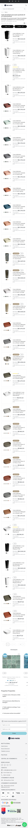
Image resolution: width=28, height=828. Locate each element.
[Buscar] (25, 8)
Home (2, 12)
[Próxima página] (23, 644)
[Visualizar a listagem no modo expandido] (26, 23)
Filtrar (6, 26)
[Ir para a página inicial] (8, 5)
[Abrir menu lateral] (2, 5)
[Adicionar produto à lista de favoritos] (10, 31)
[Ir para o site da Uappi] (18, 825)
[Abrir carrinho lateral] (26, 5)
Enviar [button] (14, 733)
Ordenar (19, 26)
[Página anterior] (4, 644)
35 (20, 644)
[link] (14, 746)
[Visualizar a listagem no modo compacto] (24, 23)
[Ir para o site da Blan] (11, 825)
